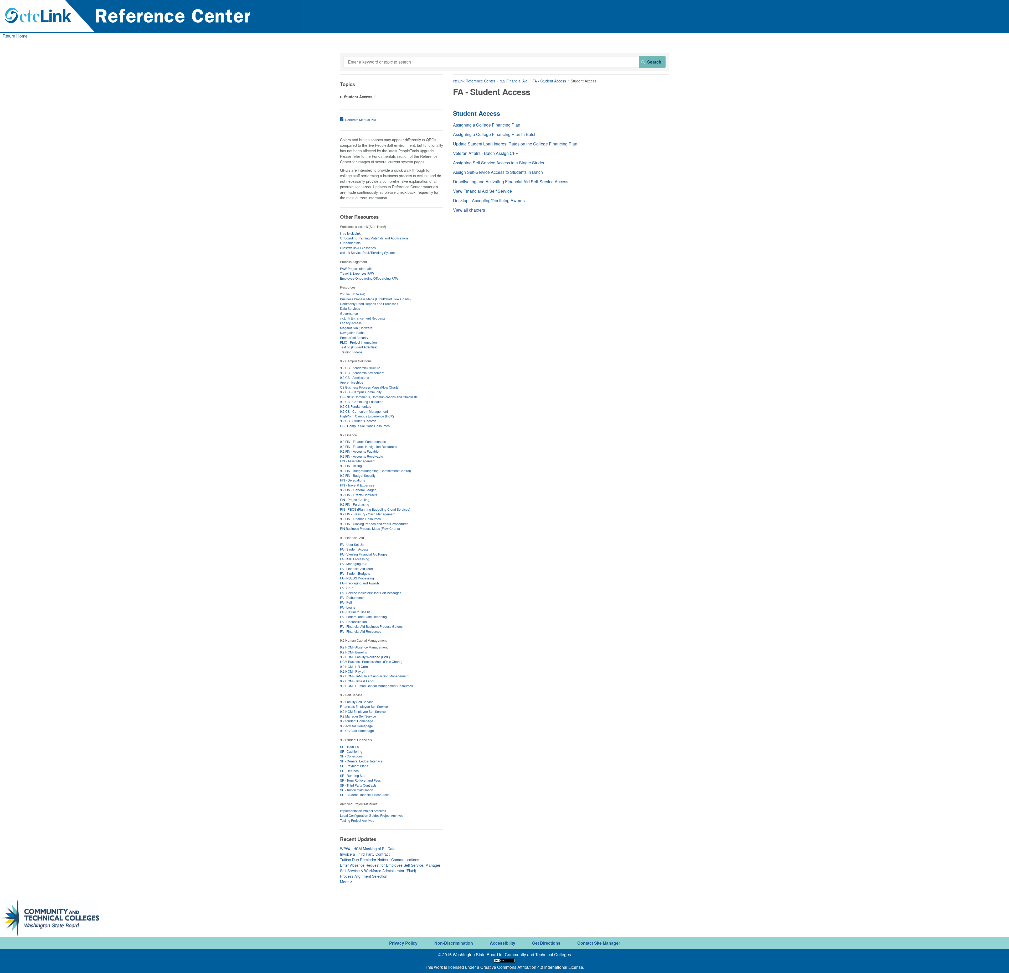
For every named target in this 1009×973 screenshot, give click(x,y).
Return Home (15, 36)
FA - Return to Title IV (355, 612)
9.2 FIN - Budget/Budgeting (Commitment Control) (375, 470)
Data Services (350, 308)
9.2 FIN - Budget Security (357, 475)
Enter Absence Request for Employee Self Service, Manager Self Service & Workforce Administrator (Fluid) (390, 867)
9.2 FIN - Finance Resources (360, 518)
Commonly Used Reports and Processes (369, 303)
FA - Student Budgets (355, 573)
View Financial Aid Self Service (482, 191)
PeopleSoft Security (354, 337)
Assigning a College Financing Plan (486, 125)
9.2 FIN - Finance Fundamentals (363, 441)
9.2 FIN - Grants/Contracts (358, 495)
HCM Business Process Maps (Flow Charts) (371, 661)
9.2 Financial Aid (514, 80)
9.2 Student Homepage (356, 721)
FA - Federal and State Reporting (363, 616)
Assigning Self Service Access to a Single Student (500, 163)
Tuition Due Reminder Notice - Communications (379, 859)
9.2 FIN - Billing (351, 465)
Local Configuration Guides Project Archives (371, 815)
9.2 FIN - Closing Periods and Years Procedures (374, 523)
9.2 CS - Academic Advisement (362, 372)
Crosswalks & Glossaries (358, 247)
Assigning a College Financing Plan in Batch (495, 134)
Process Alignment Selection (363, 876)
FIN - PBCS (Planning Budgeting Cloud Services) (375, 509)
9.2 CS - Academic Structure (360, 367)
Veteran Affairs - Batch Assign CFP (485, 153)
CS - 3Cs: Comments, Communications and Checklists (379, 397)
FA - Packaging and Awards (359, 583)
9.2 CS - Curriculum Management (364, 411)
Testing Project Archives (357, 820)
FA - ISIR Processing (354, 559)
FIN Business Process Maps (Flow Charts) (370, 528)
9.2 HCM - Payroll (352, 671)
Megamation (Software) (356, 328)
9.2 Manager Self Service (358, 716)
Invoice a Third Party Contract (365, 854)
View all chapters (469, 210)
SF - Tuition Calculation (356, 790)
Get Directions (546, 943)
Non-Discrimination (453, 943)
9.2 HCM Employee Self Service (363, 711)
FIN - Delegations (352, 480)
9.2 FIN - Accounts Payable (359, 451)
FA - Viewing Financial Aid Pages (363, 554)
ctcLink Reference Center (474, 80)
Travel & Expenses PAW (357, 273)
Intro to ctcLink (350, 233)
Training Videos (351, 352)
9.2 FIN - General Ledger (358, 490)
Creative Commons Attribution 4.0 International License (531, 967)
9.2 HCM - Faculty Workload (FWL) (365, 657)
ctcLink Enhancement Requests (362, 318)
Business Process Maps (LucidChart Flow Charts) (375, 299)
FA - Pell (346, 602)
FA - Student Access (549, 80)
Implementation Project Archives (363, 810)
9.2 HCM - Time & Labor (357, 681)
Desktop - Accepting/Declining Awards (489, 200)
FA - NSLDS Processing (357, 578)
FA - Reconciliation (353, 621)
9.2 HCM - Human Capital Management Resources (376, 685)
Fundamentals (350, 242)
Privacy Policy (403, 943)
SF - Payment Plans (354, 765)
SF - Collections (351, 756)
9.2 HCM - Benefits (353, 652)
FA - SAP (346, 587)
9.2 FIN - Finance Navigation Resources (368, 446)
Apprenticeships (351, 382)
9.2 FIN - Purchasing (354, 504)
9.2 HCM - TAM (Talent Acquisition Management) (374, 676)
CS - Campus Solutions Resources (365, 425)
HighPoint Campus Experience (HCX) (367, 416)
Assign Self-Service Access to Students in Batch (498, 172)
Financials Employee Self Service (364, 706)
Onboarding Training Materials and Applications (374, 238)
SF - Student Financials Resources (364, 794)
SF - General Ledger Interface (361, 761)
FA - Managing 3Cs (353, 563)
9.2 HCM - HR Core (354, 666)
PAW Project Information (357, 268)
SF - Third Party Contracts (358, 785)
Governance (349, 313)
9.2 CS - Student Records (358, 421)
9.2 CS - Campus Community (361, 392)
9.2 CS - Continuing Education (361, 401)
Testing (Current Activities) (358, 347)
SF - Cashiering (351, 751)
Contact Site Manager (598, 943)
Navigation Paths (352, 332)
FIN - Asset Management (357, 461)
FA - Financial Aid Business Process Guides (371, 626)
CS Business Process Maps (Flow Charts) (369, 387)
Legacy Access (351, 323)
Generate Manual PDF (361, 119)
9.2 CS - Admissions (354, 377)
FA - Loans (347, 607)
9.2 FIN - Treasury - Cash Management (367, 514)
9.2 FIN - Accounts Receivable (361, 456)
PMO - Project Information (358, 342)
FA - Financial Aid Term (356, 568)
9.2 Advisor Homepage (356, 726)
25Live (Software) (352, 294)
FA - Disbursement (353, 597)
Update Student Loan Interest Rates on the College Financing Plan (515, 144)
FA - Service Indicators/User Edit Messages (370, 592)
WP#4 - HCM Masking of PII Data (367, 848)
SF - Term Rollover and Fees (360, 780)
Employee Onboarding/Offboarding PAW (369, 278)
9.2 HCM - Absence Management (364, 647)
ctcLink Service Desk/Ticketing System (367, 252)
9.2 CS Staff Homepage (357, 730)
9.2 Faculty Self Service (356, 701)
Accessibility (502, 943)
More (344, 881)
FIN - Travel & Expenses (357, 485)
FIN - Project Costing (354, 499)
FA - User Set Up (352, 544)
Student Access (476, 113)
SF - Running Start (353, 775)
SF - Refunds (349, 770)
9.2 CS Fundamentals (355, 406)
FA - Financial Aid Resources (360, 631)
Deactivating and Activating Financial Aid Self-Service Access (510, 182)
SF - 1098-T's (349, 746)
